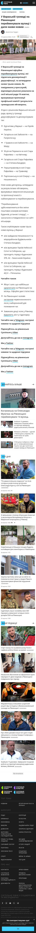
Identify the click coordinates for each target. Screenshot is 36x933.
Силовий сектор (7, 844)
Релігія (21, 848)
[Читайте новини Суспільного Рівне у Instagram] (6, 903)
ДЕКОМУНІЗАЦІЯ (6, 9)
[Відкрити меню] (34, 3)
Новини (4, 803)
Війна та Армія (24, 856)
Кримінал (5, 819)
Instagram (28, 337)
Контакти (5, 869)
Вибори (4, 825)
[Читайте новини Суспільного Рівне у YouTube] (10, 903)
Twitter (9, 343)
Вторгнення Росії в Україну (26, 804)
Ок (18, 929)
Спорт (3, 856)
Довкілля (4, 829)
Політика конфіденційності (8, 879)
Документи (5, 883)
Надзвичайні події (26, 825)
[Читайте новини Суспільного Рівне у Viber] (14, 903)
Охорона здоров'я (26, 829)
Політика (22, 12)
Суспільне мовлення (5, 874)
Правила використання (25, 874)
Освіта (21, 822)
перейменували (9, 73)
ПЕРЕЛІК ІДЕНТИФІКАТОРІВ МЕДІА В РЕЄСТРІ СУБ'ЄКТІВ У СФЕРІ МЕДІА (25, 886)
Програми (23, 878)
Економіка (5, 822)
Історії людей (24, 844)
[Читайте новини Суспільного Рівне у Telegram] (17, 903)
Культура (22, 819)
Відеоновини (6, 860)
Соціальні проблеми (23, 852)
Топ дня (22, 860)
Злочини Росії (6, 851)
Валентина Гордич (12, 32)
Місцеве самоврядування (9, 12)
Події (3, 815)
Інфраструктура (25, 832)
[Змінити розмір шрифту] (31, 37)
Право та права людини (7, 840)
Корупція (22, 815)
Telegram (19, 320)
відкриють (8, 314)
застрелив (8, 299)
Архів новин (24, 869)
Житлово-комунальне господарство (6, 834)
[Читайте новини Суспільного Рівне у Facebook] (2, 903)
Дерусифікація (17, 9)
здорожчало (9, 288)
